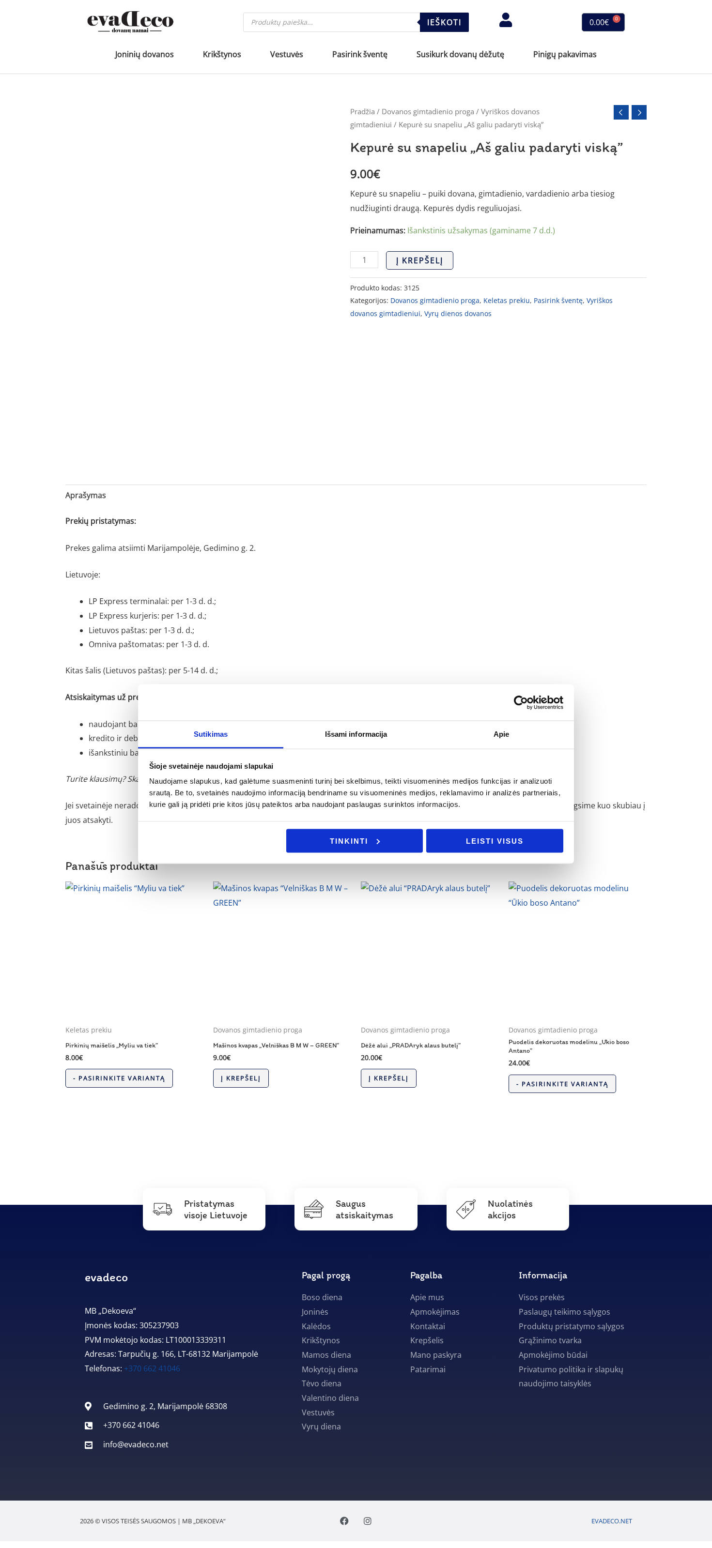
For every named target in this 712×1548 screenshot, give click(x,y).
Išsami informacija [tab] (356, 734)
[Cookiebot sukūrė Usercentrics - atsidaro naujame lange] (521, 702)
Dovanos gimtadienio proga (428, 111)
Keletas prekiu (506, 300)
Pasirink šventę (558, 300)
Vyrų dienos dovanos (458, 313)
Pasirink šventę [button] (359, 54)
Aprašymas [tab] (85, 495)
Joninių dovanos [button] (144, 54)
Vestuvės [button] (286, 54)
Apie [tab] (501, 734)
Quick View (134, 1010)
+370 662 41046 (152, 1368)
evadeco (106, 1277)
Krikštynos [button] (222, 54)
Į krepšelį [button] (241, 1078)
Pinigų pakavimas (565, 54)
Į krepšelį (419, 260)
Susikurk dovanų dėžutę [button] (460, 54)
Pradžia (362, 111)
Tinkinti (349, 840)
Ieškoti (444, 22)
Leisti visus (495, 840)
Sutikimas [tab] (211, 734)
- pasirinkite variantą (119, 1078)
